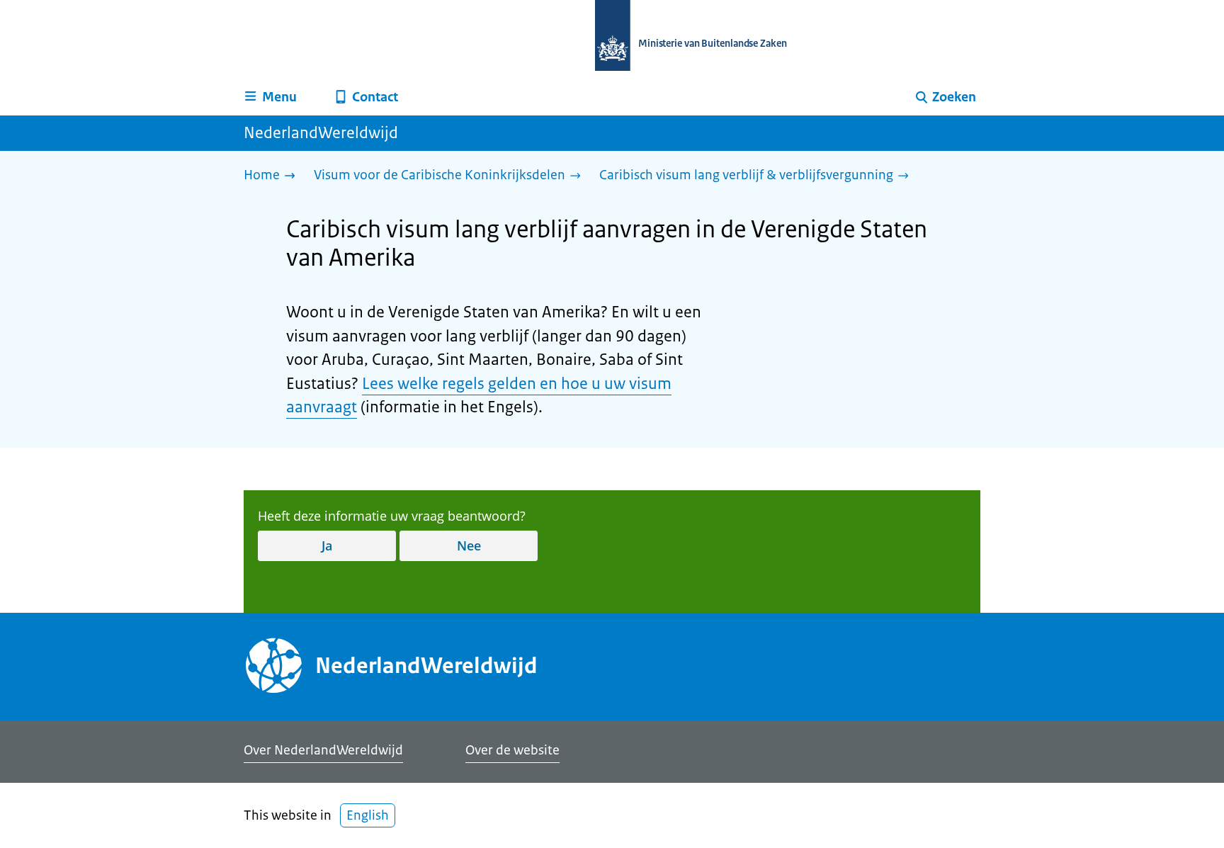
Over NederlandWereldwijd (323, 750)
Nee (469, 545)
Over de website (512, 750)
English (367, 815)
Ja (327, 545)
